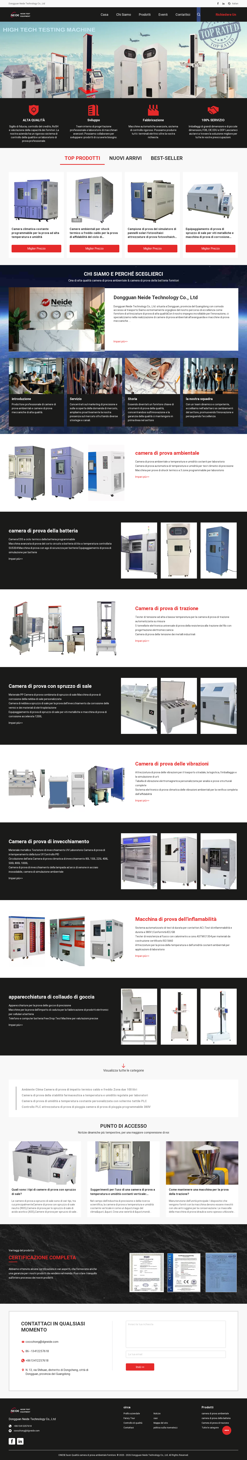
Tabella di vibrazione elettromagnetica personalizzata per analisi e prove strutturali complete (183, 783)
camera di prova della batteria (43, 531)
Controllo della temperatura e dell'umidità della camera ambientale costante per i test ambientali (88, 1107)
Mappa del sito (161, 1423)
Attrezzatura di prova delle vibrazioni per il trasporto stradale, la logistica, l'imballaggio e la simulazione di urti (186, 774)
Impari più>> (121, 341)
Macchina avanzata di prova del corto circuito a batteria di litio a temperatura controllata (60, 543)
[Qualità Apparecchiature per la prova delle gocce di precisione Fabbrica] (139, 1017)
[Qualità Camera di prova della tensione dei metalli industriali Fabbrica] (106, 628)
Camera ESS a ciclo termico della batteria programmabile (42, 539)
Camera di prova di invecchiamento (49, 841)
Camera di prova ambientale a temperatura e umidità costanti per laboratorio (180, 461)
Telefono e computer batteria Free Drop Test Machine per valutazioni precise (53, 1018)
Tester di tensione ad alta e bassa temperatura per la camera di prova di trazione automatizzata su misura (182, 619)
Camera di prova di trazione (166, 608)
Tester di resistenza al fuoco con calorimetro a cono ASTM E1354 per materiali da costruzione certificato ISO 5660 (182, 938)
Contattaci (129, 1427)
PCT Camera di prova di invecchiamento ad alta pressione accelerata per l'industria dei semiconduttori (92, 1095)
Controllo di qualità (133, 1423)
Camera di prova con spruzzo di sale (50, 686)
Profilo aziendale (132, 1413)
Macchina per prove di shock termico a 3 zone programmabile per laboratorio (179, 470)
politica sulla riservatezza (166, 1427)
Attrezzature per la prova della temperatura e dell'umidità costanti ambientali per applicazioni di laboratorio (182, 947)
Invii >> (140, 1367)
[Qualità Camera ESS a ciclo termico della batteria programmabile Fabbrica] (139, 550)
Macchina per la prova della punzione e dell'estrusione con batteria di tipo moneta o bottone (84, 1089)
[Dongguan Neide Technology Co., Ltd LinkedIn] (223, 3)
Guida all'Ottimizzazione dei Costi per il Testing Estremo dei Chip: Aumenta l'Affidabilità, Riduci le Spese (45, 1192)
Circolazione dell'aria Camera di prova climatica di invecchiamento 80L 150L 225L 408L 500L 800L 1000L (58, 861)
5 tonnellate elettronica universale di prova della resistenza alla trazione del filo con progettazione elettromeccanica (183, 627)
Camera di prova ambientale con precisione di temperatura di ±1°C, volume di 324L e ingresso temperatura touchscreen (209, 233)
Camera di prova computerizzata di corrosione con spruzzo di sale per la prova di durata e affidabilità (91, 1101)
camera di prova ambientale (167, 453)
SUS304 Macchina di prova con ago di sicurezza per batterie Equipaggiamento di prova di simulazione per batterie (60, 550)
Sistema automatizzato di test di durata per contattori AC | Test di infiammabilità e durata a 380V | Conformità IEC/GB (183, 930)
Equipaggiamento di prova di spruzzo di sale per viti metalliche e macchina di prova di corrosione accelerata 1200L (58, 714)
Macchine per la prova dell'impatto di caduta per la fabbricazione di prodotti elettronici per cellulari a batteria (58, 1012)
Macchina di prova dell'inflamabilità (175, 919)
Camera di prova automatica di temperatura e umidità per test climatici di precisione (184, 466)
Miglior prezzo (36, 248)
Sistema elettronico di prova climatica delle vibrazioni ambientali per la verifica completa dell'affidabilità (186, 791)
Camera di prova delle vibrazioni (172, 764)
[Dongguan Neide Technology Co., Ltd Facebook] (218, 3)
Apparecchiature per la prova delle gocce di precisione (40, 1005)
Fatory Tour (129, 1418)
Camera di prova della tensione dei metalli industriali (165, 634)
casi (156, 1418)
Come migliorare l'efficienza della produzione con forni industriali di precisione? (199, 1192)
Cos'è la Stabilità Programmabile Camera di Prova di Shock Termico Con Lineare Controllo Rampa (122, 1192)
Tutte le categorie (210, 1427)
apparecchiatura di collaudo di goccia (51, 997)
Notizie (157, 1413)
